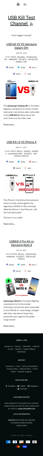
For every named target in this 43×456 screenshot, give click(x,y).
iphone (27, 151)
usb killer (33, 59)
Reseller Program (25, 371)
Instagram (34, 386)
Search (18, 346)
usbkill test (21, 62)
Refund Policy (25, 369)
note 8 (21, 254)
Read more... (9, 124)
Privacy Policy (12, 369)
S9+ (5, 59)
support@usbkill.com (26, 408)
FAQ (18, 366)
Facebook (11, 386)
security (23, 59)
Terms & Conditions (30, 366)
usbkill (21, 259)
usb (35, 154)
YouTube (23, 389)
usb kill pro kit (21, 156)
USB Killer (27, 346)
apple (19, 151)
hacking (21, 57)
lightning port (15, 154)
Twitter (22, 386)
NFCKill (18, 349)
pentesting (31, 57)
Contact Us (8, 346)
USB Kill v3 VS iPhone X (22, 142)
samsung (13, 59)
